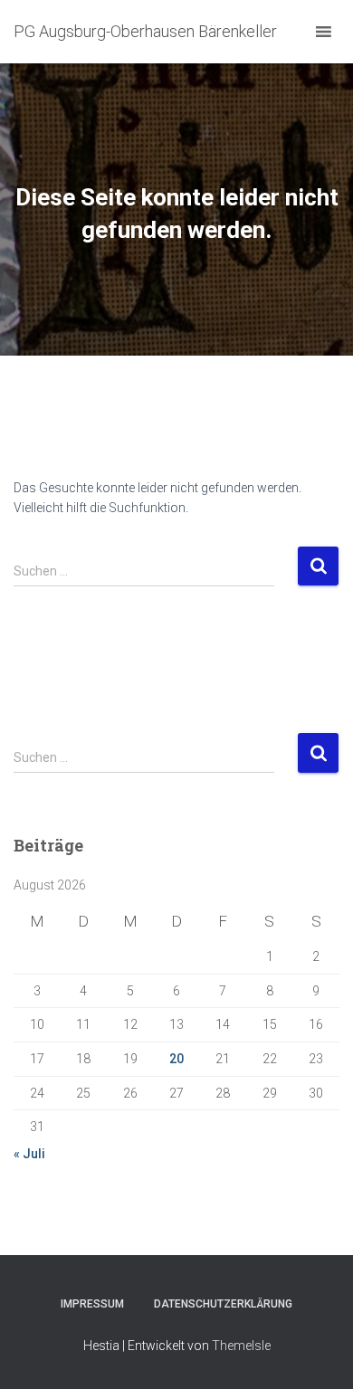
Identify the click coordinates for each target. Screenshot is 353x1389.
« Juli (29, 1153)
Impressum (92, 1304)
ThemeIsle (241, 1345)
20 (176, 1058)
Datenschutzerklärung (223, 1304)
